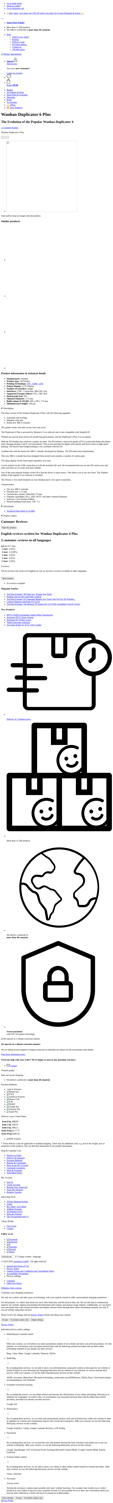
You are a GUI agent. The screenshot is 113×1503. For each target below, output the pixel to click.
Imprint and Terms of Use (18, 1266)
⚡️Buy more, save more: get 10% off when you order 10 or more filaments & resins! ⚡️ (45, 13)
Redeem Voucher (14, 1192)
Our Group (11, 1226)
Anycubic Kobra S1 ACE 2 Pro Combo (24, 625)
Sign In (10, 1182)
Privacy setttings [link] (14, 1276)
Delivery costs (18, 42)
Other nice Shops (14, 1283)
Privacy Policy (13, 1268)
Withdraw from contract (11, 1288)
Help (9, 34)
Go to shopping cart (15, 8)
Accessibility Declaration (17, 1273)
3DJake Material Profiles (17, 1201)
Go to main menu (14, 3)
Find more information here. (13, 1054)
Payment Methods (14, 1160)
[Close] (2, 18)
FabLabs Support (14, 1214)
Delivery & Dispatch (16, 1158)
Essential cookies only (20, 1320)
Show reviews (7, 578)
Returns (15, 39)
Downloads (8, 506)
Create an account (14, 73)
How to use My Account (17, 1165)
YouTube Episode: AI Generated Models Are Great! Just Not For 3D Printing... (41, 599)
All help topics (18, 49)
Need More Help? (14, 1173)
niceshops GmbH (21, 1261)
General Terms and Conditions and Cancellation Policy (30, 1271)
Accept (5, 1320)
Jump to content (13, 6)
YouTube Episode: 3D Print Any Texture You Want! (29, 594)
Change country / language (29, 1256)
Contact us (16, 47)
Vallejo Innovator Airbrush (18, 622)
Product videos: (10, 516)
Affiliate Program (14, 1209)
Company (11, 1281)
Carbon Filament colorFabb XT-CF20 (23, 602)
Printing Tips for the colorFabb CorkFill (24, 597)
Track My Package (15, 1190)
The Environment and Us (18, 1216)
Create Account (13, 1185)
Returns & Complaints (16, 1163)
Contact (10, 1228)
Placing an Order (14, 1155)
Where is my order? (20, 37)
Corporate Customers (16, 1168)
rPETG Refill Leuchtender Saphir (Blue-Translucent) (30, 615)
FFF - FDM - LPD (35, 384)
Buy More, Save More (16, 1206)
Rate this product (9, 528)
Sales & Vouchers (14, 1170)
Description (8, 408)
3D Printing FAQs (15, 1211)
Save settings (7, 1498)
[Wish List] (9, 78)
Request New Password (17, 1187)
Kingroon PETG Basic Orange (20, 617)
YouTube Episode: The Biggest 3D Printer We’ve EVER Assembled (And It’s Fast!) (43, 604)
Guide (9, 1204)
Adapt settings (37, 1320)
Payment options (19, 44)
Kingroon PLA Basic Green (19, 620)
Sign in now (12, 64)
